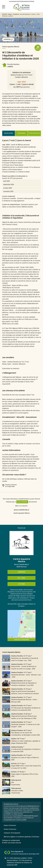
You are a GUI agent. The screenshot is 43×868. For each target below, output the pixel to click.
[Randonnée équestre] (21, 658)
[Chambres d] (21, 790)
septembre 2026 (8, 184)
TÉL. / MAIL (21, 578)
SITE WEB (21, 584)
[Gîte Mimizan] (21, 782)
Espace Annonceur (10, 825)
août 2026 (6, 181)
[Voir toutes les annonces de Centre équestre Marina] (22, 543)
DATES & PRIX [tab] (8, 133)
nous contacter (22, 502)
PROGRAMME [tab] (21, 133)
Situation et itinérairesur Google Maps (11, 485)
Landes (33, 14)
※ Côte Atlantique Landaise (18, 858)
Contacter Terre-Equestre (12, 833)
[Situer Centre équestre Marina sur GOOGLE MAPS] (22, 624)
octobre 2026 (7, 188)
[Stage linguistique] (21, 774)
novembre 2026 (8, 191)
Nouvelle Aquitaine (25, 14)
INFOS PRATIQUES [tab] (34, 133)
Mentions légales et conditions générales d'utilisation (21, 837)
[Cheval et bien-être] (21, 757)
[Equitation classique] (21, 691)
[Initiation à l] (21, 683)
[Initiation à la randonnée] (21, 707)
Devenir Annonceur (10, 829)
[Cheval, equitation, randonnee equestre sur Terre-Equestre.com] (21, 7)
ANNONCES (21, 572)
